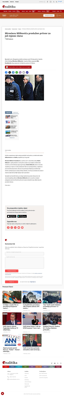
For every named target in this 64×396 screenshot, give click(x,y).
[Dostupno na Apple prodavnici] (11, 216)
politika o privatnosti (38, 273)
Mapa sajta (27, 383)
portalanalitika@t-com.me (14, 379)
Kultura (39, 11)
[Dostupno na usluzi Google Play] (22, 216)
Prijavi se (11, 282)
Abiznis (23, 11)
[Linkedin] (13, 72)
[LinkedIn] (22, 227)
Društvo (14, 11)
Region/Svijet (14, 29)
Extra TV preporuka (43, 375)
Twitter (53, 1)
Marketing (27, 379)
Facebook (47, 1)
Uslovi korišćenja (28, 381)
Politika (9, 11)
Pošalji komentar (12, 271)
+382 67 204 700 (12, 376)
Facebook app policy (27, 386)
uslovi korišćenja (8, 274)
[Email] (23, 72)
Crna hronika (18, 11)
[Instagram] (11, 227)
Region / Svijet (33, 11)
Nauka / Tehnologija (51, 367)
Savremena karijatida (58, 367)
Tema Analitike (5, 1)
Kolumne (12, 1)
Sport (27, 11)
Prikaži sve (12, 137)
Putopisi (17, 1)
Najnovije (5, 11)
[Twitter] (9, 72)
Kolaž (30, 11)
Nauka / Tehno (48, 11)
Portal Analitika (8, 29)
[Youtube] (19, 227)
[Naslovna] (2, 393)
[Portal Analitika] (9, 6)
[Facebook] (6, 72)
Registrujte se (33, 281)
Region (19, 29)
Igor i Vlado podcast (43, 373)
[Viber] (20, 72)
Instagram (51, 2)
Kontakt (26, 377)
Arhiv (26, 375)
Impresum (27, 373)
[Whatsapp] (16, 72)
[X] (15, 227)
